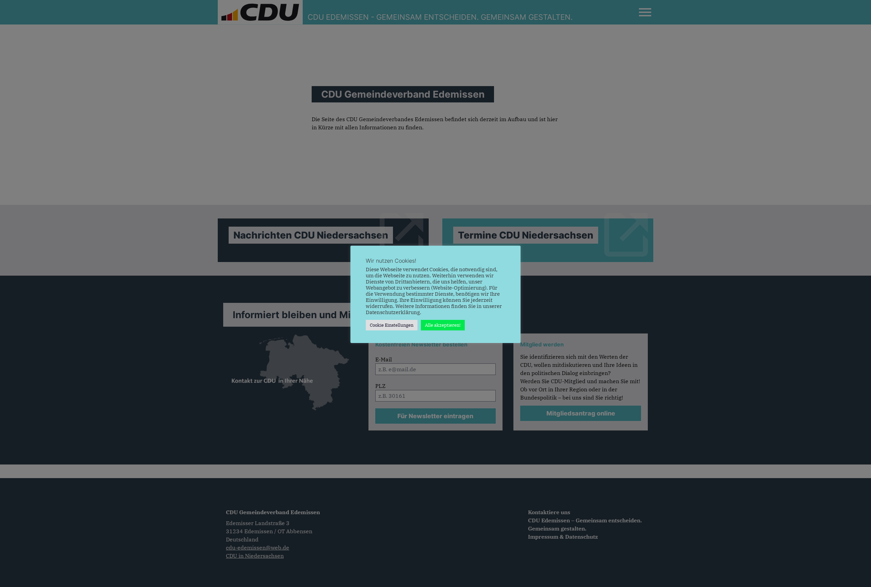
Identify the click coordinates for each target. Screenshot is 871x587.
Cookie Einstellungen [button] (391, 325)
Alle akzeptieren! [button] (443, 325)
